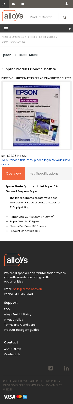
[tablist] (36, 203)
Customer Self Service (19, 385)
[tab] (13, 173)
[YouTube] (58, 369)
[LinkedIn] (66, 369)
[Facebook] (50, 369)
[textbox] (43, 17)
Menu (36, 28)
